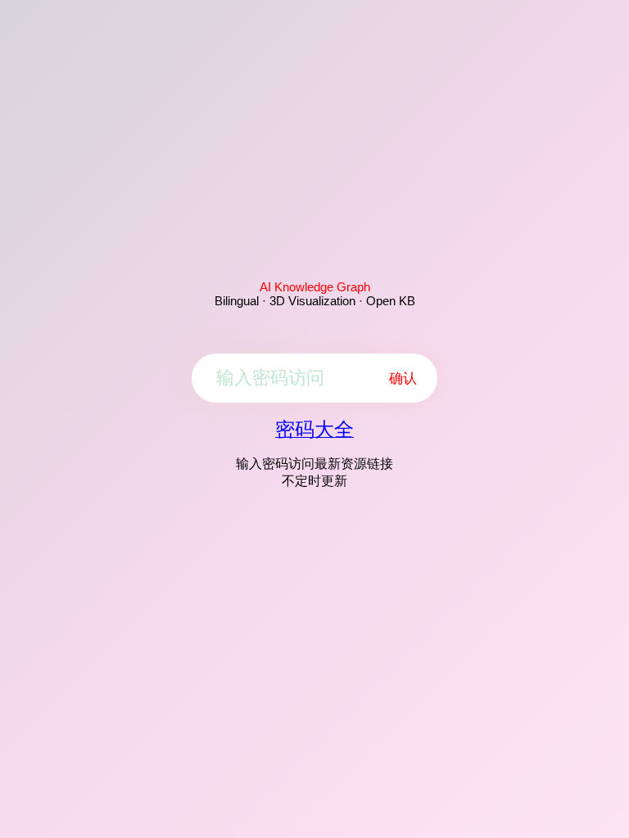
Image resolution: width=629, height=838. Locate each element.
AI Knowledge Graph (315, 287)
